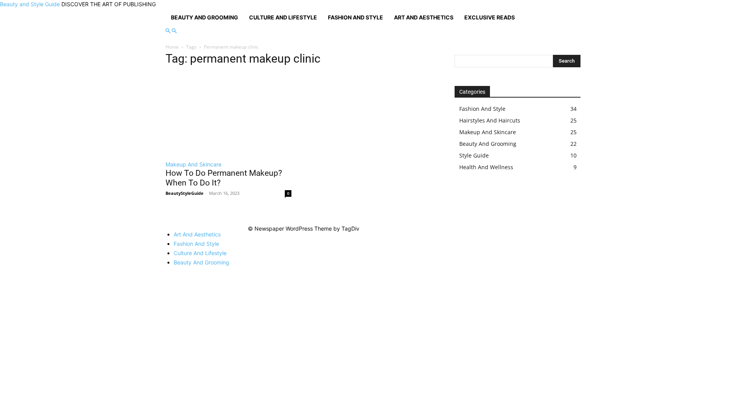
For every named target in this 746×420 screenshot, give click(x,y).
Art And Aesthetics (423, 17)
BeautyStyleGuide (185, 193)
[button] (168, 31)
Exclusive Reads (489, 17)
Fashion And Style (355, 17)
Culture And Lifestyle (283, 17)
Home (172, 47)
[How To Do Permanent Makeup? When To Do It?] (228, 114)
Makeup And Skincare (193, 164)
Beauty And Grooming (204, 17)
